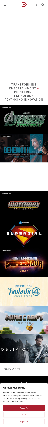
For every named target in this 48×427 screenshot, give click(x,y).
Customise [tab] (24, 414)
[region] (24, 405)
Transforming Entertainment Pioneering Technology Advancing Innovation (24, 92)
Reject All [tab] (24, 421)
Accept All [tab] (24, 408)
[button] (5, 5)
